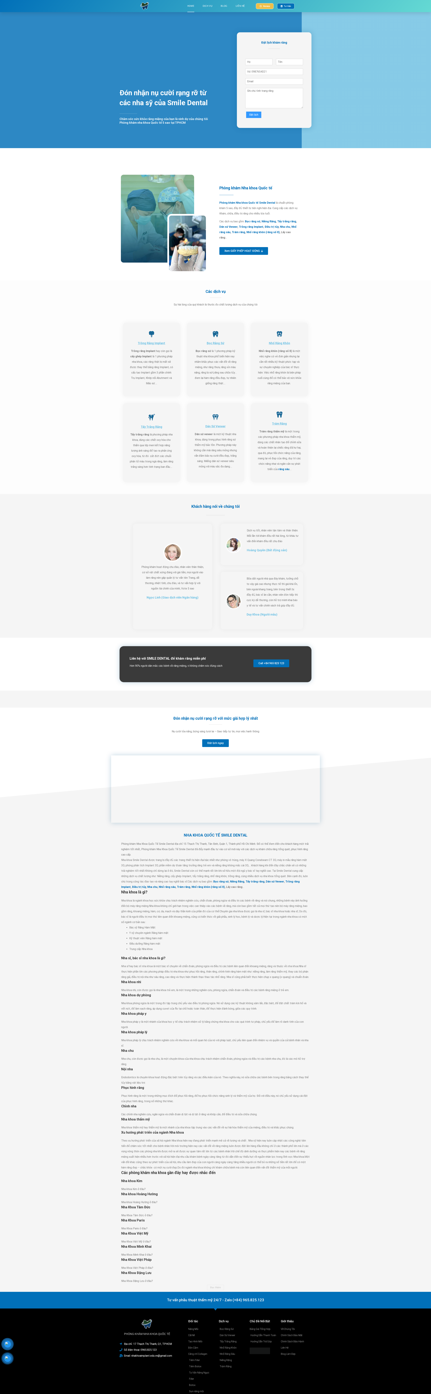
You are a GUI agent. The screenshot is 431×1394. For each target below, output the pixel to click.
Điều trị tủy (272, 226)
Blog (224, 6)
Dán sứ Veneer (228, 226)
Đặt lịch (253, 114)
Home (190, 6)
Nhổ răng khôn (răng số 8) (263, 232)
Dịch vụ (207, 6)
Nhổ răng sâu (167, 887)
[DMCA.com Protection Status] (260, 1350)
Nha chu (285, 226)
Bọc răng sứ (252, 221)
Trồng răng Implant (251, 226)
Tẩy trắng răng (286, 221)
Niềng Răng (269, 221)
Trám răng (238, 232)
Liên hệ (240, 6)
